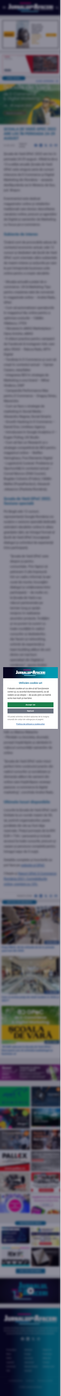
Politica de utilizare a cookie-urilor (29, 724)
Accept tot (29, 705)
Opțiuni (29, 711)
